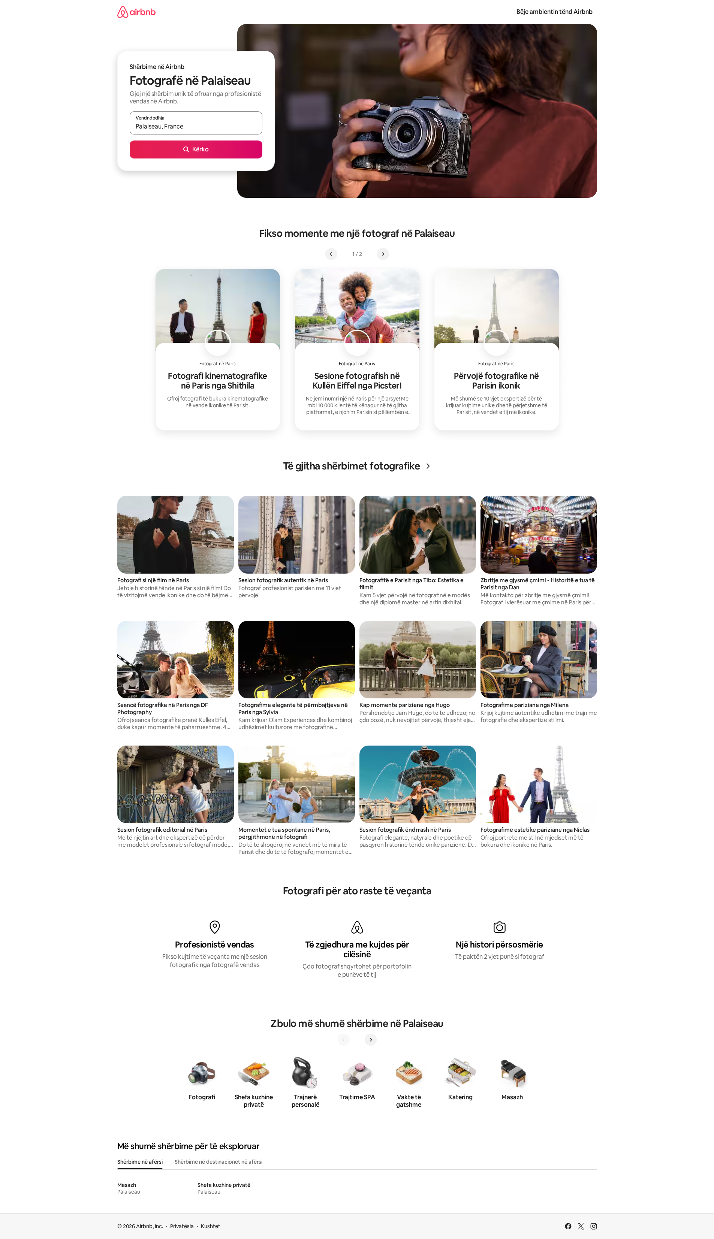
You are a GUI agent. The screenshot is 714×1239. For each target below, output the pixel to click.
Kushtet (210, 1226)
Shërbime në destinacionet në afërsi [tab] (218, 1161)
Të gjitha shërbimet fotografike (351, 466)
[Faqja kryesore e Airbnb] (136, 12)
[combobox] (196, 126)
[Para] (371, 1040)
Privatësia (182, 1226)
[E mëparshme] (344, 1040)
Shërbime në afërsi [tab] (140, 1161)
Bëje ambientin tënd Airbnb (554, 12)
